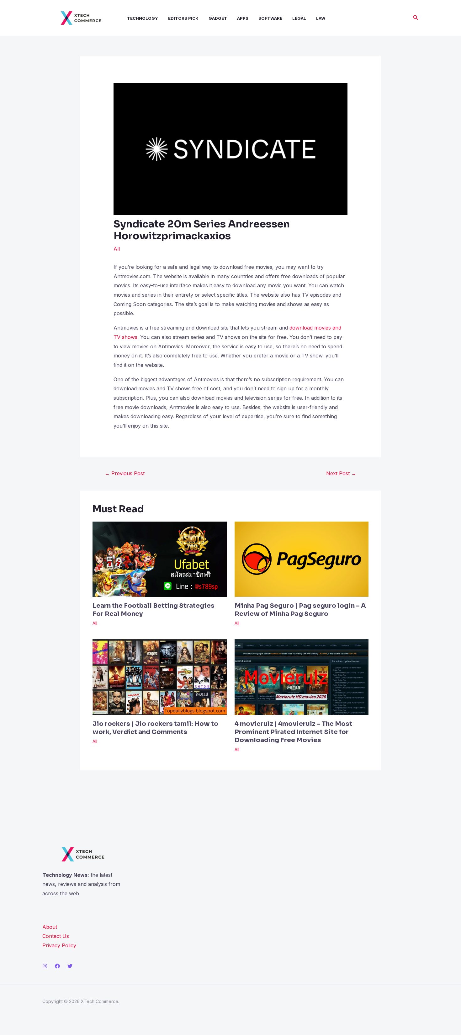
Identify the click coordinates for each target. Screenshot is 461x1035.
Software (270, 18)
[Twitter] (69, 966)
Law (320, 18)
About (49, 927)
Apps (242, 18)
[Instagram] (44, 966)
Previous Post (125, 473)
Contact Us (55, 936)
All (117, 249)
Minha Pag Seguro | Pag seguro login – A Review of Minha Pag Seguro (300, 610)
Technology (142, 18)
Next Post (341, 473)
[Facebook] (57, 966)
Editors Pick (183, 18)
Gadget (218, 18)
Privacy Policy (59, 945)
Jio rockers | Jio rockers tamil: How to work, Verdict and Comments (155, 728)
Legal (299, 18)
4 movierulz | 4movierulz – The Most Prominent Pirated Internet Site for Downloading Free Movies (293, 732)
